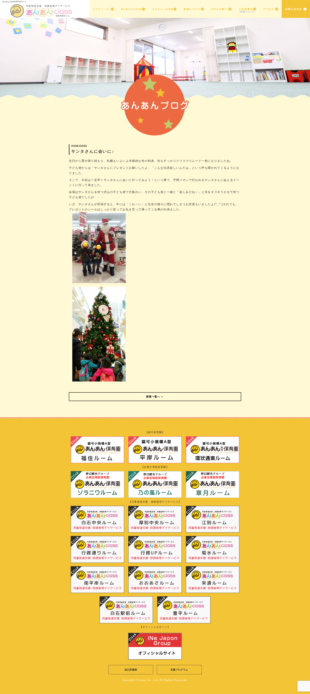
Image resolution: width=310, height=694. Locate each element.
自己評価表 (131, 669)
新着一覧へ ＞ (155, 396)
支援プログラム (179, 669)
